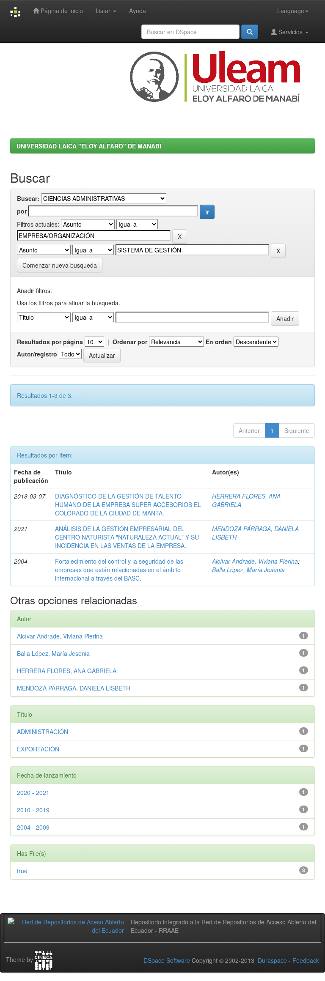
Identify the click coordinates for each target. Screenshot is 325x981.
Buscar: (28, 198)
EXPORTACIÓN (38, 749)
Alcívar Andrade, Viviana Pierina (255, 561)
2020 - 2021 (33, 792)
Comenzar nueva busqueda (59, 265)
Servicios (290, 31)
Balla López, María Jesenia (248, 569)
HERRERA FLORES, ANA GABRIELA (66, 670)
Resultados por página (50, 341)
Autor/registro (37, 354)
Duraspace (272, 960)
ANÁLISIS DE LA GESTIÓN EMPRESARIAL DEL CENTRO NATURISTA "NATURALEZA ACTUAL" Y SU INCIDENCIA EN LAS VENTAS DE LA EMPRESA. (127, 537)
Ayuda (137, 10)
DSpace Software (166, 960)
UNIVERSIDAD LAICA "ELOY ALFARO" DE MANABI (89, 146)
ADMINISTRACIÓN (42, 731)
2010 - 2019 (33, 810)
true (22, 870)
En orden (219, 341)
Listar (104, 10)
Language (290, 10)
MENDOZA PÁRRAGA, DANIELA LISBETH (73, 688)
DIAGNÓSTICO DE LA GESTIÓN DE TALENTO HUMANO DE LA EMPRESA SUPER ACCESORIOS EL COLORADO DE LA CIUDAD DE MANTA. (128, 504)
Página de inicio (61, 10)
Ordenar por (130, 341)
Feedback (305, 960)
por (22, 211)
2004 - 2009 (33, 827)
